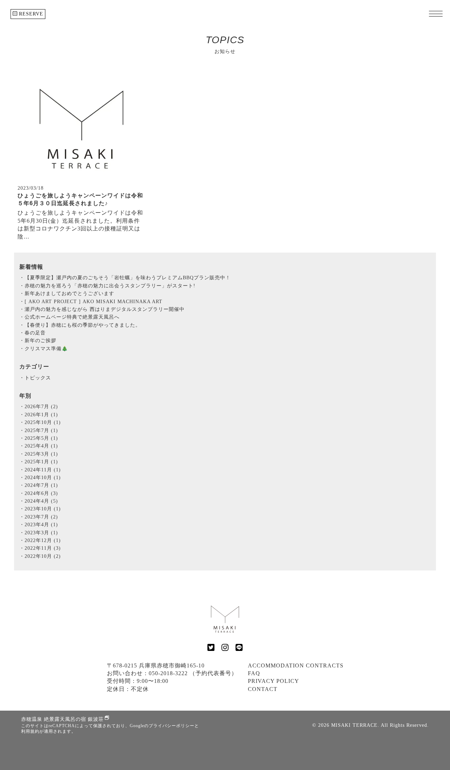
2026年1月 (41, 414)
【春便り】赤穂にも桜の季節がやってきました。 (83, 325)
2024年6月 (41, 493)
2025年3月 (41, 454)
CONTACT (262, 689)
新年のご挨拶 (40, 340)
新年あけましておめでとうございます (69, 293)
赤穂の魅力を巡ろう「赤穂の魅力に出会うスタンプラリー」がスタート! (110, 285)
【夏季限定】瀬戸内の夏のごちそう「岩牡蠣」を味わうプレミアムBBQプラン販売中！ (128, 277)
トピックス (38, 377)
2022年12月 (43, 540)
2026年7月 (41, 406)
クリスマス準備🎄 (46, 348)
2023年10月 (43, 508)
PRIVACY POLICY (273, 681)
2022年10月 (43, 556)
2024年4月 (41, 501)
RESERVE (30, 14)
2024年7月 (41, 485)
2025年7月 (41, 430)
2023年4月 (41, 524)
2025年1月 (41, 461)
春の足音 (35, 332)
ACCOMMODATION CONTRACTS (295, 665)
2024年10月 (43, 477)
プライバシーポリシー (171, 725)
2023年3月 (41, 532)
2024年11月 (43, 469)
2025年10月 (43, 422)
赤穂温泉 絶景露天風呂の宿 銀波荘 (62, 719)
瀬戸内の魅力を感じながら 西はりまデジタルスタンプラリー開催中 (105, 309)
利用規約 (30, 731)
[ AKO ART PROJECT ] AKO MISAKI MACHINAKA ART (93, 301)
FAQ (254, 673)
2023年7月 (41, 517)
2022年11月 (43, 548)
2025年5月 (41, 438)
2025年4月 (41, 446)
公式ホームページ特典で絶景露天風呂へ (72, 317)
